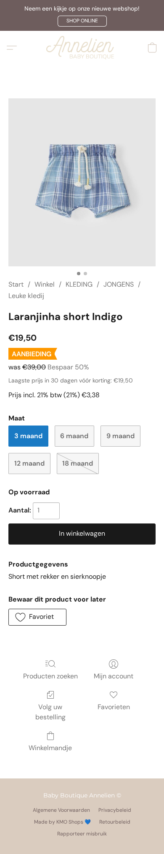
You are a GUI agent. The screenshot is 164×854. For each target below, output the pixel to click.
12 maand (29, 463)
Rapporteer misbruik (82, 833)
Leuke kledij (26, 295)
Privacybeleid (114, 810)
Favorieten (114, 706)
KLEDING (79, 284)
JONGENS (118, 284)
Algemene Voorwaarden (61, 810)
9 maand (120, 435)
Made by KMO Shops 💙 (62, 822)
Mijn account (113, 676)
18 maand (77, 463)
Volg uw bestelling (50, 711)
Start (16, 284)
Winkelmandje (50, 747)
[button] (82, 21)
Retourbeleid (114, 822)
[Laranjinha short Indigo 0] (82, 182)
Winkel (44, 284)
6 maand (74, 435)
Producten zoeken (50, 676)
